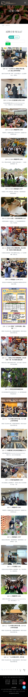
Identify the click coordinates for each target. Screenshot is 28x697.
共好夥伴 (7, 683)
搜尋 (8, 43)
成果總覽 (11, 37)
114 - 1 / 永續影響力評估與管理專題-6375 (14, 450)
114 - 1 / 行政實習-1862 (14, 566)
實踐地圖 (14, 683)
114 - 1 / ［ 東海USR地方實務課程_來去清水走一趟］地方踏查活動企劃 (14, 359)
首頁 (3, 25)
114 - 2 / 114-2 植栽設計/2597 (14, 189)
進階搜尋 (16, 37)
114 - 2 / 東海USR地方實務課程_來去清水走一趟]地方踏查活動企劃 (14, 249)
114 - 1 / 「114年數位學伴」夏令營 (14, 657)
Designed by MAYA (14, 693)
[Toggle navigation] (25, 2)
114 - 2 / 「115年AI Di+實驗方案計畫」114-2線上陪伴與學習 (14, 70)
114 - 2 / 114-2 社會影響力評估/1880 (14, 100)
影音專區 (21, 682)
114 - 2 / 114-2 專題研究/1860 (14, 130)
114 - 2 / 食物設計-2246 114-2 (14, 279)
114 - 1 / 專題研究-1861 (14, 596)
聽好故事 (7, 682)
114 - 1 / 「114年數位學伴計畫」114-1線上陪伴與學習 (14, 420)
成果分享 (8, 25)
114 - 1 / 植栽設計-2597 (14, 537)
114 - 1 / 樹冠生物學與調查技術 (14, 389)
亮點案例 (21, 680)
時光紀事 (21, 683)
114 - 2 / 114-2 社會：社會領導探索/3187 (14, 218)
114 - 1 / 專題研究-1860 (14, 507)
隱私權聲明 (14, 687)
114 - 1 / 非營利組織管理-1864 (14, 480)
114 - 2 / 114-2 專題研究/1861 (14, 159)
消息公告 (7, 680)
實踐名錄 (14, 682)
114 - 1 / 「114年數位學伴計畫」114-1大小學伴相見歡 (14, 626)
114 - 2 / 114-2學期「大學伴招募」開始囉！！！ (14, 327)
